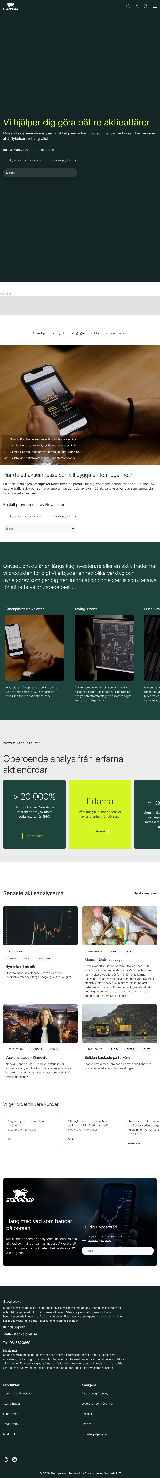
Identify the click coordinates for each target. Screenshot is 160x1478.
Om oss (86, 1424)
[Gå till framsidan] (10, 6)
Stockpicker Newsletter (18, 1393)
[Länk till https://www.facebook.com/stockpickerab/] (6, 1459)
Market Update (12, 1434)
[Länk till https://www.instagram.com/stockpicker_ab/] (14, 1459)
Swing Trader (11, 1403)
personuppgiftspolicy (64, 160)
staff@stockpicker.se (20, 1334)
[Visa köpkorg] (145, 6)
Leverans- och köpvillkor (97, 1403)
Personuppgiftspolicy (95, 1393)
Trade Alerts (11, 1424)
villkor (44, 160)
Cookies (87, 1413)
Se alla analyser (145, 893)
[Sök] (128, 6)
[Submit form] (73, 172)
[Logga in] (136, 6)
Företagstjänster (95, 1434)
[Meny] (154, 6)
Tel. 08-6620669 (16, 1343)
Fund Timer (10, 1413)
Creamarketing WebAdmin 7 (103, 1473)
